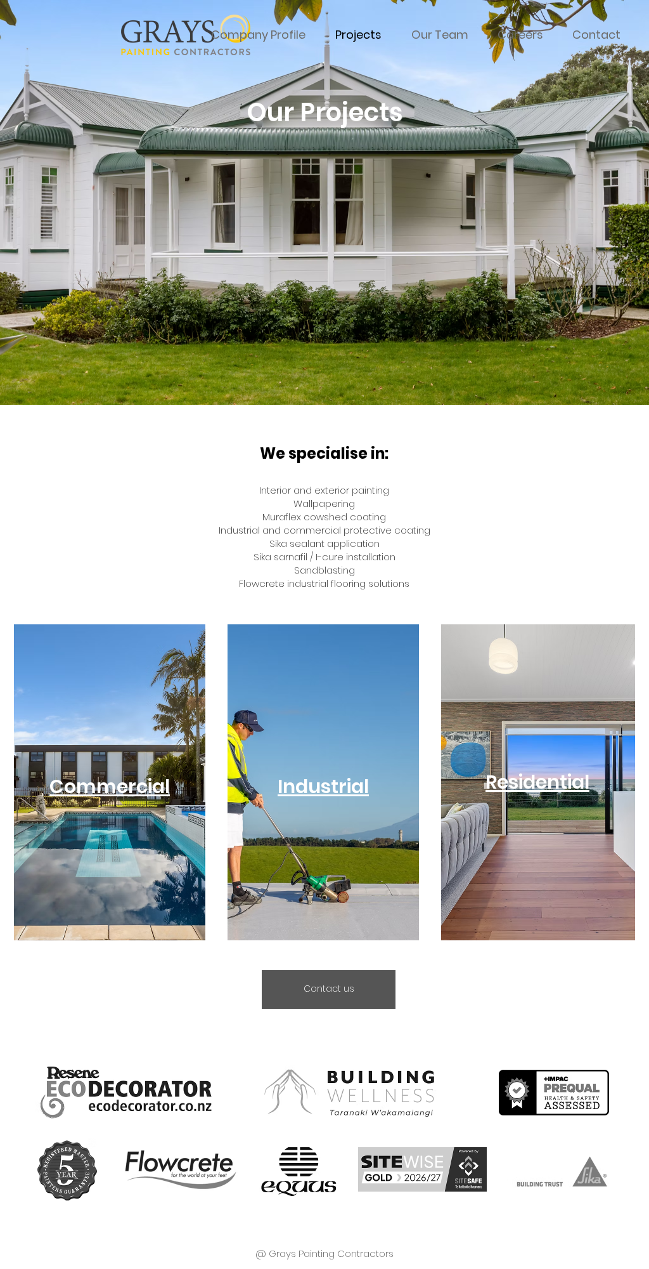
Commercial (109, 786)
